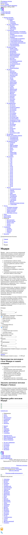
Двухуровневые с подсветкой (18, 31)
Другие (9, 187)
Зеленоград (7, 493)
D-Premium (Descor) (8, 324)
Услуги (5, 205)
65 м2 (11, 186)
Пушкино (6, 514)
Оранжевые (13, 94)
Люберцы (6, 506)
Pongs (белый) (6, 320)
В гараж (12, 131)
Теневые (12, 34)
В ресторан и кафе (15, 132)
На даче (12, 123)
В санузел (12, 104)
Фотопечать (13, 72)
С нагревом (13, 198)
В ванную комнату (15, 107)
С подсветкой (10, 30)
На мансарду (13, 115)
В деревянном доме (15, 121)
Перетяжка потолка (12, 212)
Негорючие (13, 194)
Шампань (12, 92)
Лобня (5, 503)
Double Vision (13, 48)
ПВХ (11, 20)
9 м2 (11, 165)
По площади (10, 156)
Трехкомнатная (14, 138)
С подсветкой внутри (15, 40)
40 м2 (11, 179)
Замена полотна (11, 211)
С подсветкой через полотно (10, 330)
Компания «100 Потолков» (12, 467)
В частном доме (14, 117)
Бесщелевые (13, 52)
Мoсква (6, 507)
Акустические (14, 62)
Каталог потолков (8, 17)
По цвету (9, 69)
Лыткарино (7, 504)
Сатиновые (13, 23)
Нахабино (6, 510)
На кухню (6, 446)
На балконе (13, 124)
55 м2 (11, 183)
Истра (5, 496)
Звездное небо (14, 75)
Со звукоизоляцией (15, 63)
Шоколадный (13, 89)
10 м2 (11, 166)
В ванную (6, 448)
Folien (11, 155)
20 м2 (11, 173)
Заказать (3, 354)
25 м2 (11, 175)
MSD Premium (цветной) (9, 318)
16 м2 (11, 170)
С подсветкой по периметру (17, 38)
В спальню (13, 114)
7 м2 (11, 162)
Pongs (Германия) (8, 438)
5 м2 (11, 159)
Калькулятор (4, 2)
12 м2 (11, 167)
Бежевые (12, 85)
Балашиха (6, 480)
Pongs (11, 148)
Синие (11, 79)
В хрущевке (13, 113)
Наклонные (13, 59)
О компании (7, 227)
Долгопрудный (8, 487)
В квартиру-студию (15, 120)
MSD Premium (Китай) (10, 437)
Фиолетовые (13, 90)
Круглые (12, 58)
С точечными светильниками (18, 42)
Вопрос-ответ (10, 222)
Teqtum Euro (13, 152)
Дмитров (6, 490)
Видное (6, 482)
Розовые (12, 97)
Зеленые (12, 100)
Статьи (9, 232)
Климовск (6, 522)
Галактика (12, 76)
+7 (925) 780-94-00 (5, 13)
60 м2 (11, 184)
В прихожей (13, 108)
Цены (5, 214)
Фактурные (13, 28)
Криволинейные (14, 68)
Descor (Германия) (8, 439)
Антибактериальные (15, 189)
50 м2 (11, 182)
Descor (11, 149)
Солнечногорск (8, 517)
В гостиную (13, 110)
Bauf (11, 151)
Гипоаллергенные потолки (17, 203)
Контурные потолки (8, 333)
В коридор (12, 128)
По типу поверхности (12, 24)
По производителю (12, 141)
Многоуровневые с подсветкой (18, 33)
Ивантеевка (7, 494)
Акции (8, 224)
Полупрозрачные (14, 44)
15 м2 (11, 169)
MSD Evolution (14, 145)
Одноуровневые (14, 56)
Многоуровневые (14, 55)
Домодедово (7, 489)
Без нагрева (13, 197)
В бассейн (12, 125)
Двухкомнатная (14, 137)
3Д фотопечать (14, 73)
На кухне (12, 111)
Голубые (12, 101)
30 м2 (11, 176)
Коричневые (13, 83)
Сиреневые (13, 80)
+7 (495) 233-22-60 (5, 11)
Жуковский (7, 491)
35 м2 (11, 177)
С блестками (13, 204)
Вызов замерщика (12, 5)
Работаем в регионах (21, 465)
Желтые (12, 93)
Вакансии (9, 229)
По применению (11, 103)
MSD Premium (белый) (8, 317)
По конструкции (11, 47)
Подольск (6, 513)
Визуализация (10, 219)
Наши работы (7, 217)
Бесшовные (13, 51)
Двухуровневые (14, 49)
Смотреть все (4, 410)
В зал (11, 127)
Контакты (6, 234)
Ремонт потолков (11, 210)
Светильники (7, 215)
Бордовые (12, 99)
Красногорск (7, 501)
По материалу (10, 19)
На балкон (6, 449)
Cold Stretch (13, 200)
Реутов (5, 515)
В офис (12, 130)
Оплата (9, 225)
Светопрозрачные (14, 45)
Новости (9, 231)
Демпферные (13, 196)
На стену (12, 66)
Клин (5, 497)
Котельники (7, 500)
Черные (12, 87)
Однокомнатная (14, 139)
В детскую (13, 106)
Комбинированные (15, 54)
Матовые (12, 26)
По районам (10, 134)
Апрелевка (6, 479)
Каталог (6, 426)
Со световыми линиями (16, 35)
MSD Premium (13, 146)
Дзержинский (7, 486)
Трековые (12, 65)
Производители (8, 435)
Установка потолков (12, 207)
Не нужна (5, 327)
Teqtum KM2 (13, 153)
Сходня (6, 518)
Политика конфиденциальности (14, 473)
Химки (7, 4)
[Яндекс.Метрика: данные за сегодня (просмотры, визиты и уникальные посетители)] (14, 470)
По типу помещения (9, 442)
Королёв (6, 498)
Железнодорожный (9, 521)
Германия (12, 142)
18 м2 (11, 172)
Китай (11, 144)
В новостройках (14, 118)
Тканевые (12, 21)
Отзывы (9, 228)
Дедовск (6, 484)
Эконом (12, 190)
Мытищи (6, 508)
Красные (12, 96)
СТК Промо (18, 469)
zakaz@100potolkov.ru (6, 458)
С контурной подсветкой (16, 41)
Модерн (12, 201)
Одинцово (6, 511)
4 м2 (11, 158)
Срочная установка (12, 208)
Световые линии (7, 332)
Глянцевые (13, 27)
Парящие (12, 37)
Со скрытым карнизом (16, 61)
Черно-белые (13, 82)
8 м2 (11, 163)
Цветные (12, 71)
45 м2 (11, 180)
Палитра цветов (11, 221)
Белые (11, 78)
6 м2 (11, 160)
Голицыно (6, 483)
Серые (11, 86)
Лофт (11, 193)
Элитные (12, 191)
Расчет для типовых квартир (14, 135)
